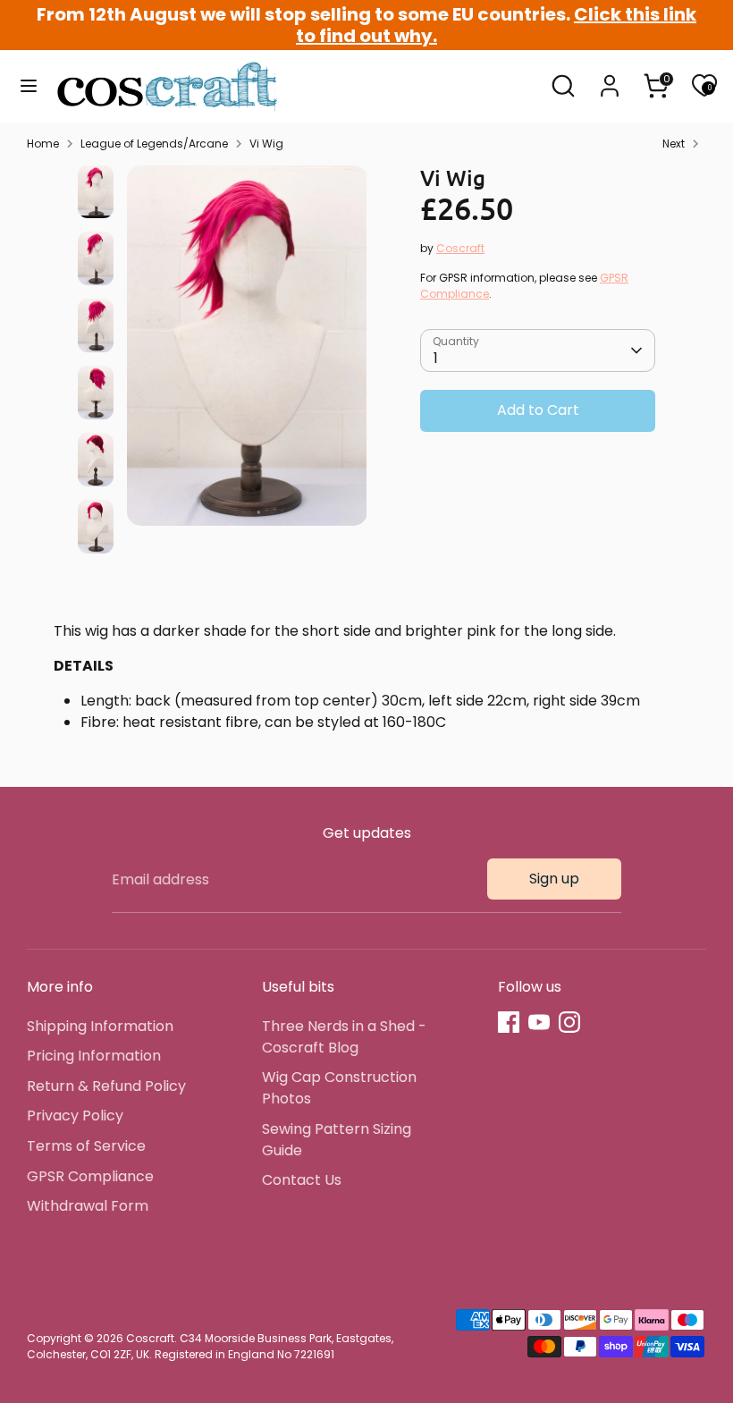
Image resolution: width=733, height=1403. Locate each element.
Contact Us (301, 1180)
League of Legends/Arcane (154, 143)
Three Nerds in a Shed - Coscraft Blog (344, 1037)
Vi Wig (266, 143)
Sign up (554, 878)
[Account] (610, 78)
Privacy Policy (75, 1115)
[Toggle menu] (28, 86)
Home (43, 143)
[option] (247, 352)
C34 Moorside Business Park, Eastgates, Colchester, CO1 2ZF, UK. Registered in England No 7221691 (210, 1346)
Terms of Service (86, 1146)
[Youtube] (539, 1022)
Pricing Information (94, 1055)
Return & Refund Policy (106, 1086)
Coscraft (460, 248)
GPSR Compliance (90, 1176)
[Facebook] (508, 1022)
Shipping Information (100, 1026)
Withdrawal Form (87, 1206)
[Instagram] (569, 1022)
